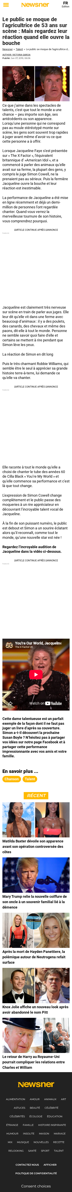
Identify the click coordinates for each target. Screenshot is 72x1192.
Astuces (19, 1107)
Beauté (35, 1107)
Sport (45, 1150)
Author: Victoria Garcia (16, 55)
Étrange (12, 1124)
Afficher (50, 1164)
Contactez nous (27, 1164)
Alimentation (15, 1099)
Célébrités (17, 1116)
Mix (10, 1142)
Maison (44, 1133)
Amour (35, 1099)
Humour (12, 1133)
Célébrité (51, 1107)
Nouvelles (41, 1142)
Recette (58, 1142)
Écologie (35, 1116)
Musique (23, 1142)
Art (63, 1099)
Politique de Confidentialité (36, 1173)
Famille (28, 1124)
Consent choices (36, 1186)
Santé (32, 1150)
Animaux (50, 1099)
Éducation (54, 1116)
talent (30, 779)
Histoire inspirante (52, 1124)
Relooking (16, 1150)
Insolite (28, 1133)
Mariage (60, 1133)
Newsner (7, 49)
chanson (12, 779)
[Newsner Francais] (35, 5)
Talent (19, 49)
